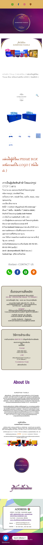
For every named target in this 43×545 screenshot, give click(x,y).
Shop (12, 74)
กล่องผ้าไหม (20, 74)
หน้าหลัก (5, 74)
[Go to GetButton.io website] (6, 542)
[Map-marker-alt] (30, 4)
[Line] (12, 4)
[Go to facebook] (6, 538)
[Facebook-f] (19, 4)
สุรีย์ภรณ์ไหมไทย (21, 488)
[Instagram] (24, 4)
